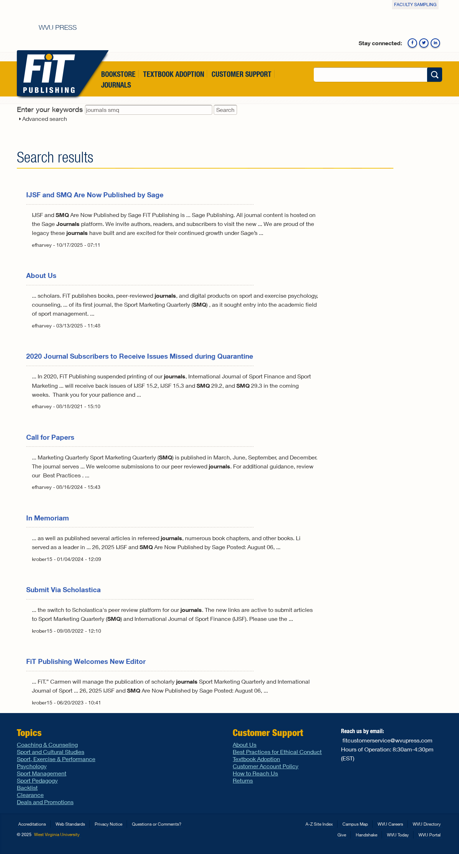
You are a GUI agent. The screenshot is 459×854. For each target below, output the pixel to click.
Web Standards (70, 824)
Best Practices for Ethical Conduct (277, 751)
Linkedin (435, 43)
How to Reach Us (255, 773)
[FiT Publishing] (47, 73)
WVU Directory (427, 824)
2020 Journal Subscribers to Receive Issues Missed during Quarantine (139, 356)
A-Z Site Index (319, 824)
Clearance (30, 794)
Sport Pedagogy (37, 780)
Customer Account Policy (265, 766)
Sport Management (41, 773)
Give (341, 835)
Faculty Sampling (415, 4)
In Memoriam (47, 518)
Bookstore (118, 74)
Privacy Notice (108, 824)
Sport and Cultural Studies (50, 751)
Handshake (366, 835)
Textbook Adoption (173, 74)
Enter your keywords (51, 109)
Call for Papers (50, 437)
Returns (243, 780)
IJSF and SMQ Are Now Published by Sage (95, 194)
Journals (116, 85)
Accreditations (32, 824)
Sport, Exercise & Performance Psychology (56, 762)
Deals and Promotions (45, 801)
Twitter (424, 43)
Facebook (412, 43)
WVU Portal (429, 835)
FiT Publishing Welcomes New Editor (86, 661)
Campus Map (355, 824)
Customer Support (241, 74)
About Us (41, 275)
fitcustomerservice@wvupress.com (387, 740)
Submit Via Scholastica (63, 589)
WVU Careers (390, 824)
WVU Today (398, 835)
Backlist (27, 787)
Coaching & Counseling (47, 744)
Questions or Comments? (156, 824)
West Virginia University (57, 834)
